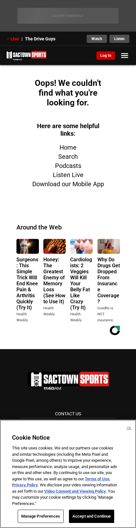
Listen (119, 39)
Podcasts (68, 165)
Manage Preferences (40, 516)
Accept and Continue (91, 516)
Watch (96, 39)
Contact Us (68, 413)
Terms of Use (97, 479)
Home (68, 147)
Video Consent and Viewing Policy (75, 491)
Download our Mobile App (68, 184)
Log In (105, 55)
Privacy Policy (25, 485)
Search (68, 156)
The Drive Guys (40, 38)
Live (14, 38)
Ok (129, 428)
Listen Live (68, 175)
